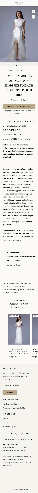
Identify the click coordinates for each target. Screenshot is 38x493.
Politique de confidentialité (14, 408)
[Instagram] (16, 433)
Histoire (6, 418)
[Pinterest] (21, 433)
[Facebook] (11, 433)
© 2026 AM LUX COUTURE (19, 490)
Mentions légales (10, 404)
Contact (6, 422)
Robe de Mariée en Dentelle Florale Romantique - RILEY (18, 351)
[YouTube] (27, 433)
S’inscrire (10, 392)
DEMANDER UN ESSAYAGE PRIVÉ (19, 107)
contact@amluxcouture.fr (13, 462)
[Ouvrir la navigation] (3, 3)
